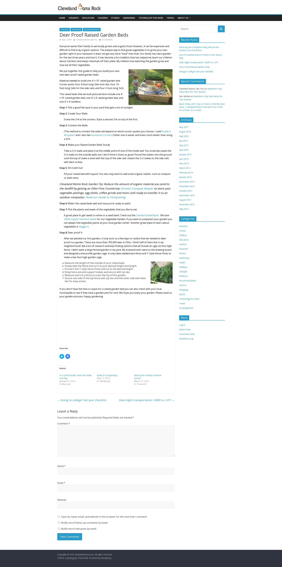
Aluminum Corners (101, 135)
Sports (182, 294)
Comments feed (187, 334)
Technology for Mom (151, 17)
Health (182, 262)
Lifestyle (183, 271)
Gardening (129, 17)
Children (103, 17)
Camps (182, 230)
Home (62, 17)
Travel (170, 17)
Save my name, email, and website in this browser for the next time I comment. (104, 516)
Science (182, 285)
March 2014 (184, 168)
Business (183, 226)
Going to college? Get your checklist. (82, 400)
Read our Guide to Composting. (106, 197)
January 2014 (185, 177)
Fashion (183, 244)
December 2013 (186, 181)
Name (61, 466)
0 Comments (107, 39)
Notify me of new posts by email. (79, 528)
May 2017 (184, 127)
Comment (63, 423)
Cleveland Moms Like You (87, 39)
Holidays (74, 17)
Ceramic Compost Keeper (136, 188)
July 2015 (183, 140)
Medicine (183, 276)
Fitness (115, 17)
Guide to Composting (107, 375)
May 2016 (184, 136)
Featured (64, 29)
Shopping (183, 289)
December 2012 (186, 204)
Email (61, 483)
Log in (182, 325)
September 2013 (187, 195)
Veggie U (84, 226)
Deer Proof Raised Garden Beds (194, 67)
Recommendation (91, 29)
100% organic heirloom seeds (80, 219)
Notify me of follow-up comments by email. (84, 522)
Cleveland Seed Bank (147, 215)
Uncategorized (186, 308)
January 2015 (185, 154)
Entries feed (184, 329)
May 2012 (184, 209)
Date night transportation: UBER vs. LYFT (147, 400)
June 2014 (184, 159)
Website (61, 499)
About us (183, 17)
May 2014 (184, 163)
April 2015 (184, 149)
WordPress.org (186, 338)
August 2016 (185, 131)
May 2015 (184, 145)
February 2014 (186, 172)
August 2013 (185, 199)
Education (88, 17)
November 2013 (187, 186)
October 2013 (185, 190)
